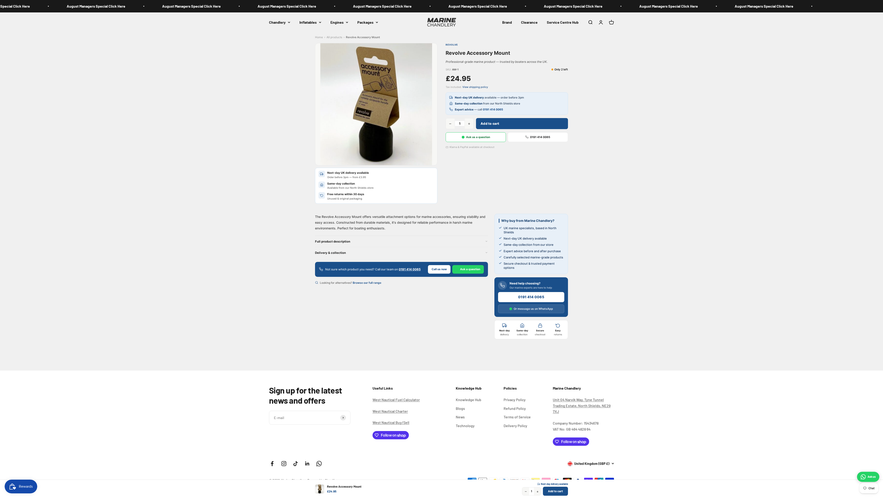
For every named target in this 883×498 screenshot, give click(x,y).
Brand (507, 22)
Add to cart (490, 123)
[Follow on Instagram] (284, 463)
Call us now (439, 269)
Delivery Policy (515, 425)
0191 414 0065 (493, 109)
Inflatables (308, 22)
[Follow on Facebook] (272, 463)
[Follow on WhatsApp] (319, 463)
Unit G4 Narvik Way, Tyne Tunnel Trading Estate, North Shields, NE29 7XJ (582, 405)
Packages (365, 22)
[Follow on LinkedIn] (307, 463)
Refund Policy (515, 408)
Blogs (460, 408)
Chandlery (277, 22)
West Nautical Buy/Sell (391, 422)
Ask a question (470, 269)
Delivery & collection (330, 253)
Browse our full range (367, 282)
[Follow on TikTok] (295, 463)
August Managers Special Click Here (68, 6)
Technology (465, 425)
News (460, 417)
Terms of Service (517, 417)
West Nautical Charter (390, 411)
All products (334, 37)
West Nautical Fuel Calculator (396, 399)
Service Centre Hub (563, 22)
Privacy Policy (515, 399)
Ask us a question (478, 137)
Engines (337, 22)
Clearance (529, 22)
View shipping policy (475, 87)
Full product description (332, 241)
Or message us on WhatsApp (533, 308)
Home (319, 37)
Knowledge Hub (468, 399)
